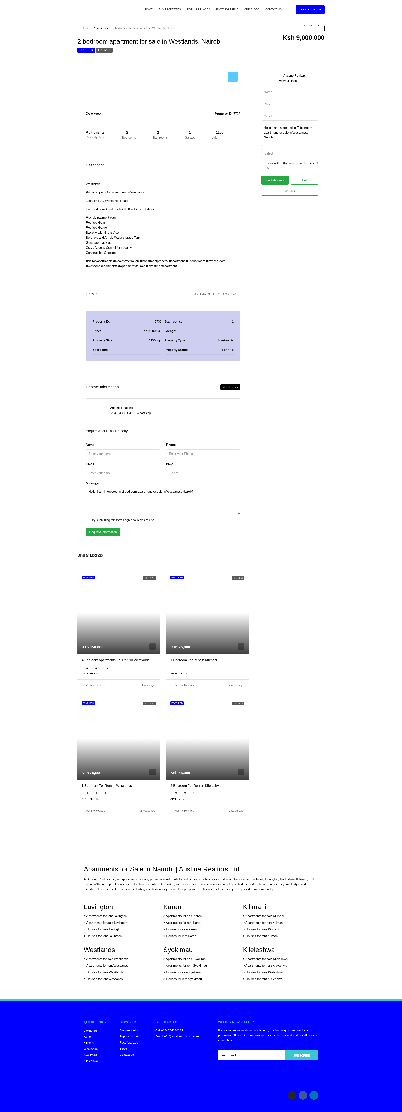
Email (90, 464)
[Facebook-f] (303, 1095)
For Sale (104, 50)
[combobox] (203, 473)
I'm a (169, 464)
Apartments (101, 28)
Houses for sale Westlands (104, 972)
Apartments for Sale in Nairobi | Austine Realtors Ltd (162, 869)
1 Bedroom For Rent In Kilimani (193, 660)
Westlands (99, 950)
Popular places (198, 9)
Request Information (103, 532)
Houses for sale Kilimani (262, 929)
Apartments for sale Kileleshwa (266, 959)
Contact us (273, 9)
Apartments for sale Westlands (107, 959)
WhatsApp (144, 413)
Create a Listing (310, 9)
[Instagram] (292, 1095)
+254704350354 (120, 413)
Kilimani (254, 907)
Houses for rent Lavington (104, 936)
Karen (172, 907)
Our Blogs (251, 9)
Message (92, 483)
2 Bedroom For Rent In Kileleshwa (196, 785)
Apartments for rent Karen (183, 922)
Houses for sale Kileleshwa (264, 972)
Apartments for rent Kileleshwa (266, 965)
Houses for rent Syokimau (184, 979)
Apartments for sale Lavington (106, 922)
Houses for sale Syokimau (184, 972)
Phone (171, 444)
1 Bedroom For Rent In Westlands (107, 785)
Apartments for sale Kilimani (264, 916)
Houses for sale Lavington (104, 929)
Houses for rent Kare (180, 936)
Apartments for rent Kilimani (264, 922)
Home (149, 9)
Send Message (274, 180)
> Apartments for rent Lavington (105, 916)
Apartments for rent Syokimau (186, 965)
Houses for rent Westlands (104, 979)
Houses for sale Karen (181, 929)
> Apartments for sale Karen (182, 916)
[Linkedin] (313, 1095)
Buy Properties (170, 9)
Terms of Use (145, 520)
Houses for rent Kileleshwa (264, 979)
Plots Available (227, 9)
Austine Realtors (95, 685)
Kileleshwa (259, 950)
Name (90, 444)
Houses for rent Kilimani (262, 936)
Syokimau (178, 950)
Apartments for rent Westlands (107, 965)
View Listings (230, 387)
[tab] (233, 77)
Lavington (98, 907)
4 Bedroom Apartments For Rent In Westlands (115, 660)
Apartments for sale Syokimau (186, 959)
